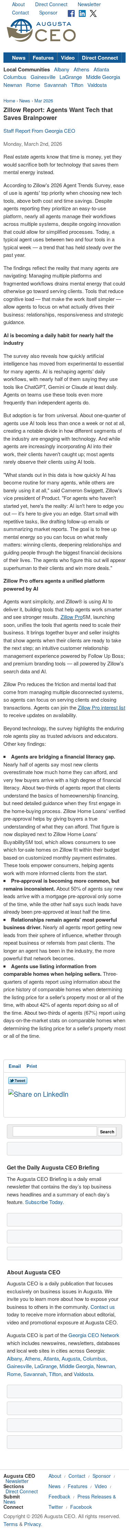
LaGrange (71, 76)
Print (31, 1066)
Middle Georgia (103, 76)
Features (43, 57)
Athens (81, 69)
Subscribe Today (44, 1201)
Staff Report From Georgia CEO (39, 130)
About (18, 4)
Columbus (14, 76)
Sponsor (48, 12)
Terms (10, 1523)
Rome (33, 84)
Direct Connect (51, 4)
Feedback (59, 1496)
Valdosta (97, 84)
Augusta (71, 1358)
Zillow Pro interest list (101, 707)
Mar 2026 (43, 100)
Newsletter (89, 4)
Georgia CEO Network (93, 1335)
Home (9, 100)
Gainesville (43, 76)
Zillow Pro (72, 616)
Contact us (102, 1306)
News (18, 57)
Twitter (56, 1506)
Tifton (77, 84)
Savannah (55, 84)
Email (15, 1066)
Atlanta (101, 69)
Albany (61, 69)
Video (68, 57)
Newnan (12, 84)
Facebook (81, 1506)
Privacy (32, 1523)
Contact (20, 12)
